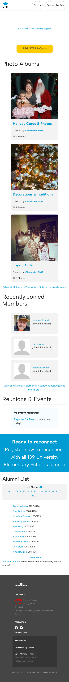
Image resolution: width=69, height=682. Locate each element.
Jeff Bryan (18, 546)
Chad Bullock (20, 551)
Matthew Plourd (40, 320)
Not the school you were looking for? (34, 29)
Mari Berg (18, 526)
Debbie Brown (20, 541)
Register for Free (11, 561)
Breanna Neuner (40, 367)
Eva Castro (38, 344)
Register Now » (34, 48)
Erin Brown (19, 536)
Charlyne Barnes (21, 516)
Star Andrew (19, 511)
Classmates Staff (34, 130)
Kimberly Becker (21, 521)
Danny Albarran (21, 506)
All (41, 487)
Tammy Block (20, 531)
